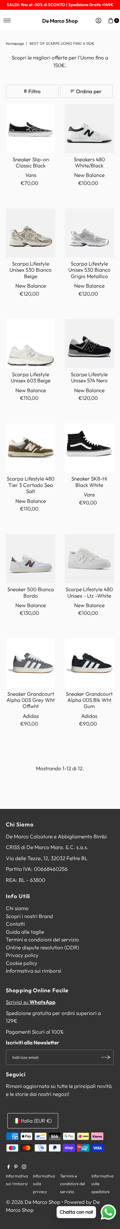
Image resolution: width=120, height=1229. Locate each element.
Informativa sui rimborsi (33, 970)
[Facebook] (8, 1167)
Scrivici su (30, 1002)
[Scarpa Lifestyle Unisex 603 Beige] (30, 343)
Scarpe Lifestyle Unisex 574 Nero (89, 377)
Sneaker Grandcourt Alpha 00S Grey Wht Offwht (30, 700)
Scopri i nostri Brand (29, 916)
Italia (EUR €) (36, 1120)
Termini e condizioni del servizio (42, 939)
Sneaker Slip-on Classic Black (31, 162)
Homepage (15, 43)
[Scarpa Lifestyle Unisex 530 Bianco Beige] (30, 233)
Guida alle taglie (25, 931)
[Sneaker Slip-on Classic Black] (30, 128)
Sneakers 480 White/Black (89, 162)
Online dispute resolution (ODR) (42, 947)
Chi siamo (17, 908)
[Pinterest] (16, 1167)
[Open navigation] (7, 20)
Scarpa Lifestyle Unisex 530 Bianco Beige (31, 269)
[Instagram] (24, 1167)
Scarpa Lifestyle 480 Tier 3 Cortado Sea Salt (30, 484)
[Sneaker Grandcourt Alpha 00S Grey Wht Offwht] (30, 663)
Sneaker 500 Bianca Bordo (30, 592)
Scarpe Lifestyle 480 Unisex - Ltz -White (89, 592)
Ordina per (89, 91)
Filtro (34, 91)
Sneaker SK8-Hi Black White (89, 481)
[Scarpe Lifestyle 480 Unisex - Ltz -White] (89, 559)
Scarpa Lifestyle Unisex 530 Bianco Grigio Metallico (89, 269)
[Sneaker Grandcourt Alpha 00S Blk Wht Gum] (89, 663)
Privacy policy (22, 955)
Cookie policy (21, 963)
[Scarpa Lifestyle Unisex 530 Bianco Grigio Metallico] (89, 233)
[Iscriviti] (106, 1057)
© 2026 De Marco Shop (33, 1202)
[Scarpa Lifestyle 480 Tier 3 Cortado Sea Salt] (30, 448)
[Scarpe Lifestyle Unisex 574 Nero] (89, 343)
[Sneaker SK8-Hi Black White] (89, 448)
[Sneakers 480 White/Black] (89, 128)
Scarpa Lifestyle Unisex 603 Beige (30, 377)
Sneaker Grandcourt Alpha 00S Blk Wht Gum (89, 700)
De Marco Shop (60, 20)
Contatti (15, 924)
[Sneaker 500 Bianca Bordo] (30, 559)
